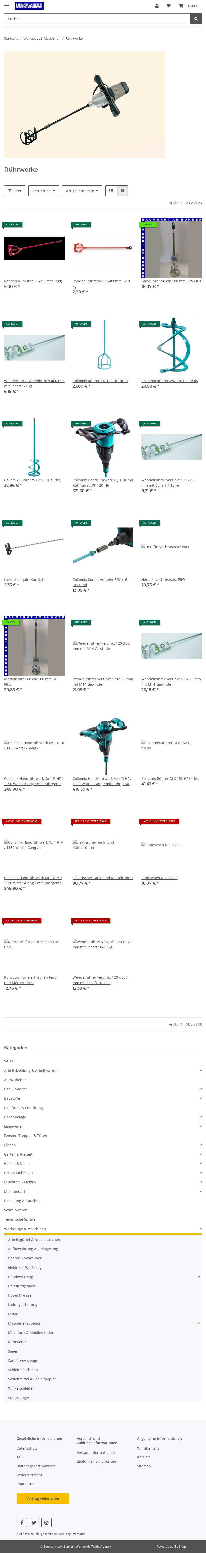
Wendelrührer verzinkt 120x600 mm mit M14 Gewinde (103, 682)
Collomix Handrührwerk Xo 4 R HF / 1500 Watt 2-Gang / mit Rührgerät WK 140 (102, 781)
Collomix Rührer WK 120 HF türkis (169, 380)
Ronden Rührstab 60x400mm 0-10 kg (101, 284)
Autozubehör (15, 1079)
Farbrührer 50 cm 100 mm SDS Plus (171, 281)
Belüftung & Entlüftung (23, 1107)
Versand (79, 1534)
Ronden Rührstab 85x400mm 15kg (33, 281)
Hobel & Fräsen (21, 1295)
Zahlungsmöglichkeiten (96, 1461)
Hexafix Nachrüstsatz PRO (163, 579)
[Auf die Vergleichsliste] (42, 226)
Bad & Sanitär (15, 1089)
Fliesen (10, 1144)
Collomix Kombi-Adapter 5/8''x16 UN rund (100, 582)
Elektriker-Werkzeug (25, 1267)
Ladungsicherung (22, 1304)
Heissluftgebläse (22, 1286)
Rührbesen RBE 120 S (159, 877)
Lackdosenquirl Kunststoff (26, 579)
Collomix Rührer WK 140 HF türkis (32, 480)
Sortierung (41, 190)
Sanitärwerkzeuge (23, 1360)
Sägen (13, 1351)
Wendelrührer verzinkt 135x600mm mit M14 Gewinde (171, 682)
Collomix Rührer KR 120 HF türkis (100, 380)
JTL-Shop (180, 1546)
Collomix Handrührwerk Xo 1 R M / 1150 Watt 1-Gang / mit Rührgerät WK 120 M (33, 880)
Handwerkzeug (20, 1276)
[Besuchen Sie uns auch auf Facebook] (22, 1522)
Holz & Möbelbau (18, 1172)
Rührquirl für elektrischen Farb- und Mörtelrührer (31, 980)
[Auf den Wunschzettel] (56, 226)
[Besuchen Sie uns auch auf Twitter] (34, 1522)
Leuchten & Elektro (20, 1182)
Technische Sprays (19, 1219)
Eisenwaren (14, 1126)
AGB (20, 1457)
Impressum (26, 1483)
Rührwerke (17, 1341)
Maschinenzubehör (24, 1323)
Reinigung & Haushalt (22, 1200)
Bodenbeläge (15, 1117)
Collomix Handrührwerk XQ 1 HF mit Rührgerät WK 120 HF (103, 483)
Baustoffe (12, 1098)
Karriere (144, 1457)
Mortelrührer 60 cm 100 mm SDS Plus (31, 682)
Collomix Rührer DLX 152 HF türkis (170, 778)
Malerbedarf (14, 1191)
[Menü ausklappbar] (6, 3)
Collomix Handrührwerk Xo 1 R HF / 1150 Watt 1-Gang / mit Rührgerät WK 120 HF (33, 781)
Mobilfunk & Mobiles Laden (31, 1332)
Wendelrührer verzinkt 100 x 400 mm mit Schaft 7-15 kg (168, 483)
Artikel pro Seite (80, 190)
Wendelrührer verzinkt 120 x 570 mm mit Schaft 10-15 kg (100, 980)
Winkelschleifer (21, 1388)
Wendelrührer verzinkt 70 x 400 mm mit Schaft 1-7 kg (34, 383)
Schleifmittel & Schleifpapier (32, 1379)
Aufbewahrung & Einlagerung (33, 1248)
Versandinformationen (96, 1452)
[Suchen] (196, 18)
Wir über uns (148, 1448)
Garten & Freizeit (18, 1154)
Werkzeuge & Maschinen (25, 1228)
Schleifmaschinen (23, 1369)
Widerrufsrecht (29, 1475)
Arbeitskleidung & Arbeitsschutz (31, 1070)
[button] (157, 6)
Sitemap (144, 1466)
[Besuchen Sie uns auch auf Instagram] (46, 1522)
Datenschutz (27, 1448)
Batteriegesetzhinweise (36, 1466)
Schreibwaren (15, 1210)
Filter (16, 190)
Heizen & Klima (17, 1163)
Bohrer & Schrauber (25, 1258)
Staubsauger (18, 1397)
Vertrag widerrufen (42, 1498)
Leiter (13, 1314)
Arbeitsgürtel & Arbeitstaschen (34, 1239)
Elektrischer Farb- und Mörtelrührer (103, 877)
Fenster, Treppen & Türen (25, 1135)
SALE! (8, 1061)
